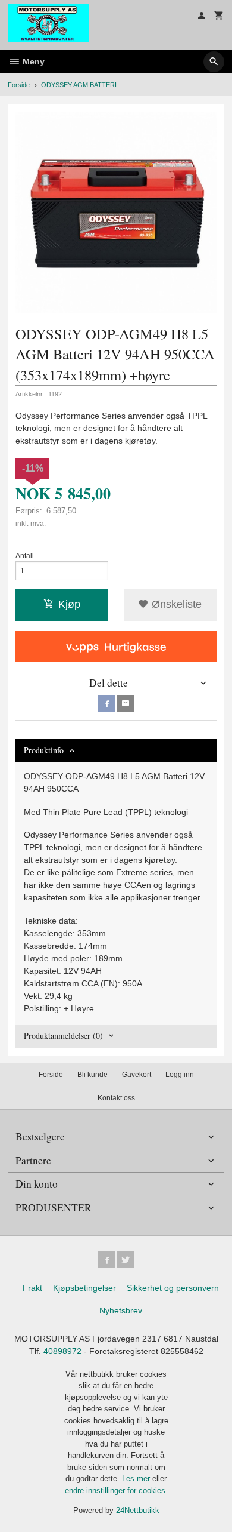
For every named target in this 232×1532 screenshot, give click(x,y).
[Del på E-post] (125, 703)
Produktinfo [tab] (44, 750)
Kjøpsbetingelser (84, 1288)
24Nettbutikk (137, 1510)
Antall (24, 556)
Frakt (32, 1288)
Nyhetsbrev (120, 1310)
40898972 (62, 1351)
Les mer (137, 1478)
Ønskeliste (175, 604)
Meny (32, 61)
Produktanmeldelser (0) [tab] (63, 1035)
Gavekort (136, 1074)
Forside (19, 84)
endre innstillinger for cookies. (116, 1490)
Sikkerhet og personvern (173, 1288)
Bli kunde (92, 1074)
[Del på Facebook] (106, 703)
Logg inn (179, 1074)
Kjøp (69, 604)
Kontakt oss (116, 1098)
